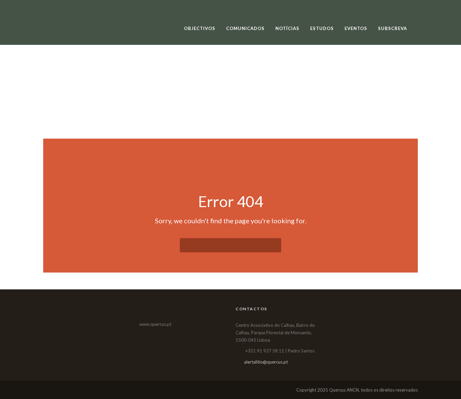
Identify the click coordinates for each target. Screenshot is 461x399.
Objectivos (199, 28)
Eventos (356, 28)
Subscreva (392, 28)
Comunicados (245, 28)
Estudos (322, 28)
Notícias (287, 28)
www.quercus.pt (155, 324)
